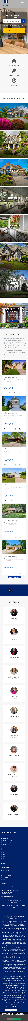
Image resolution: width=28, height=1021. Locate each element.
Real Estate (9, 900)
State (4, 852)
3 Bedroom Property (10, 521)
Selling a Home (14, 75)
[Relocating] (14, 82)
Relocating (14, 85)
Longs (4, 879)
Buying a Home (14, 66)
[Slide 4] (15, 49)
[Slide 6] (19, 49)
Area (4, 863)
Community (5, 861)
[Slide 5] (17, 49)
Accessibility (8, 905)
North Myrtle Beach (7, 875)
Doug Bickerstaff (7, 836)
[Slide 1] (8, 49)
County (4, 854)
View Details (14, 620)
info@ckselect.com (8, 896)
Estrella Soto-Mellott (7, 842)
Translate (15, 1011)
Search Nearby (14, 31)
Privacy (3, 905)
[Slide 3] (12, 49)
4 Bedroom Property (10, 377)
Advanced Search (17, 25)
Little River (5, 877)
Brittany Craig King (7, 840)
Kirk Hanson (6, 838)
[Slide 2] (10, 49)
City (4, 856)
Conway (4, 873)
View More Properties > (14, 577)
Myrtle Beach (6, 871)
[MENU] (26, 2)
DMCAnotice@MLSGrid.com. (18, 945)
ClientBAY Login (18, 905)
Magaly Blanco (6, 844)
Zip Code (5, 858)
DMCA (12, 905)
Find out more (14, 320)
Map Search (6, 25)
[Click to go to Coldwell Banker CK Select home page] (6, 3)
